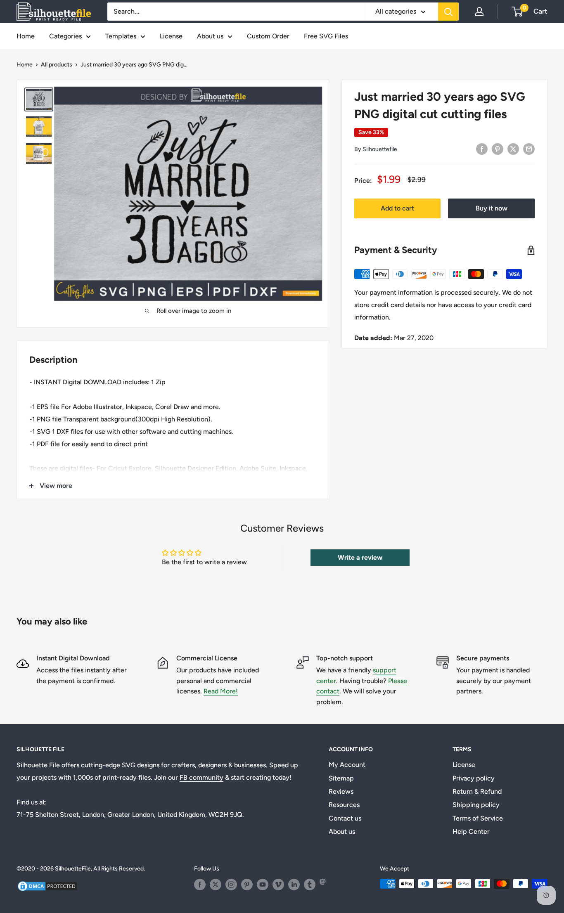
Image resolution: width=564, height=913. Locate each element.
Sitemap (341, 778)
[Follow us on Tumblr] (309, 884)
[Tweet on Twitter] (513, 148)
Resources (344, 805)
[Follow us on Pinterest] (247, 884)
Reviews (341, 791)
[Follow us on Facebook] (200, 884)
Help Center (471, 831)
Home (26, 36)
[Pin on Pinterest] (497, 148)
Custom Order (268, 36)
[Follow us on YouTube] (262, 884)
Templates (120, 36)
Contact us (345, 818)
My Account (347, 765)
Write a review (360, 557)
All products (56, 64)
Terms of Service (478, 818)
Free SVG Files (326, 36)
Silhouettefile (380, 149)
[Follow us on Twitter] (215, 884)
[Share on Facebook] (482, 148)
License (171, 36)
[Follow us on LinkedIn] (294, 884)
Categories (65, 36)
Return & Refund (477, 791)
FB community (201, 777)
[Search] (448, 11)
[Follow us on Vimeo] (278, 884)
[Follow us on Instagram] (231, 884)
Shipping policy (476, 805)
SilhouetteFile (73, 868)
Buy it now (491, 208)
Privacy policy (474, 778)
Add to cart (397, 208)
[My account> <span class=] (479, 11)
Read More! (221, 691)
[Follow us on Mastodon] (325, 884)
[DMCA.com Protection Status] (47, 885)
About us (210, 36)
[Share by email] (529, 148)
